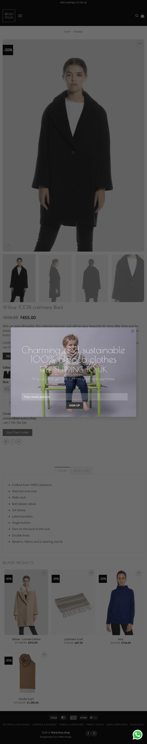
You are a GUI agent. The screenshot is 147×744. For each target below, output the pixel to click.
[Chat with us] (137, 734)
